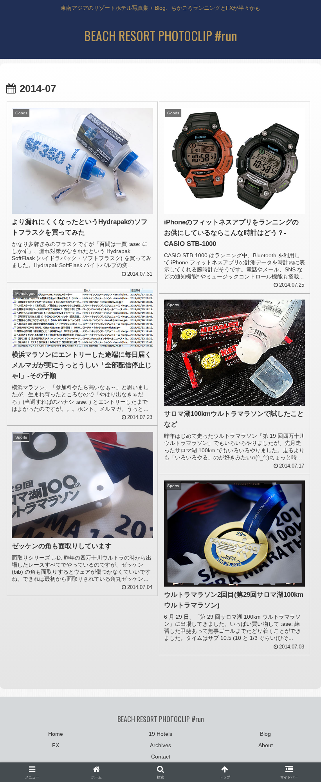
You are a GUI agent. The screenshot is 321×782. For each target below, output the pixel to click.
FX (55, 745)
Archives (160, 745)
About (265, 745)
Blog (265, 734)
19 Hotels (160, 734)
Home (55, 734)
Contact (160, 756)
